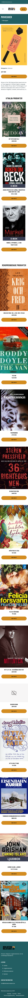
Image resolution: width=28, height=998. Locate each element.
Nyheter (6, 974)
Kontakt (14, 993)
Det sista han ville (14, 139)
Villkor (19, 993)
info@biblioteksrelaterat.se (7, 2)
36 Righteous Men (14, 491)
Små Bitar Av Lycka (14, 550)
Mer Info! (14, 76)
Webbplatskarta (20, 995)
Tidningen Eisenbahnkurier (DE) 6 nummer (14, 816)
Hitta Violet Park (14, 763)
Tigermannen (14, 433)
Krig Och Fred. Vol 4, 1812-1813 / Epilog (14, 313)
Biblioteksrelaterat (8, 971)
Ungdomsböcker (8, 968)
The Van (14, 375)
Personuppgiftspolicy (9, 995)
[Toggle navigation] (3, 9)
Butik (23, 9)
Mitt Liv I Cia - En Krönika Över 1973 (14, 670)
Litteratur (10, 68)
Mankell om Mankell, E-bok (14, 243)
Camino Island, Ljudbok (14, 867)
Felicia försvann (14, 612)
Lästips (5, 965)
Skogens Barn (14, 704)
